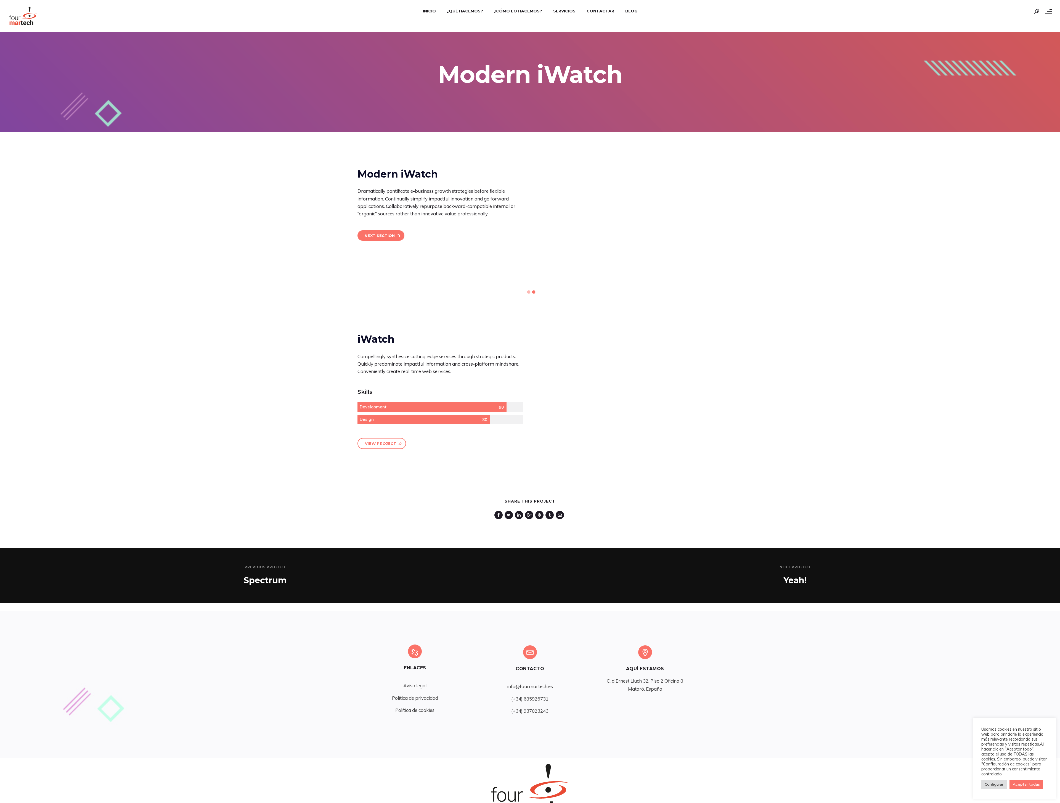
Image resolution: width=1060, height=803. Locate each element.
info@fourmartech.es (530, 686)
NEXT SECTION (380, 235)
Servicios (564, 11)
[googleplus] (530, 515)
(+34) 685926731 (529, 699)
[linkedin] (520, 515)
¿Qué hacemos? (465, 11)
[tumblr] (550, 515)
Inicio (429, 11)
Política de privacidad (415, 698)
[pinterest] (540, 515)
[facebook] (499, 515)
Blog (631, 11)
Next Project (795, 567)
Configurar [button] (994, 784)
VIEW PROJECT (380, 443)
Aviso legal (414, 685)
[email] (561, 515)
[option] (268, 278)
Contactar (600, 11)
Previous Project (265, 567)
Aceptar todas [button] (1026, 784)
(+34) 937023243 (529, 711)
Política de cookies (414, 710)
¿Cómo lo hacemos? (518, 11)
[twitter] (510, 515)
